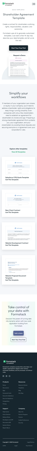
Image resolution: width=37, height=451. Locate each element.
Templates (21, 9)
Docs (14, 9)
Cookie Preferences (23, 420)
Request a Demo (19, 55)
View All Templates (18, 152)
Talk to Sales (18, 333)
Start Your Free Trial (18, 48)
